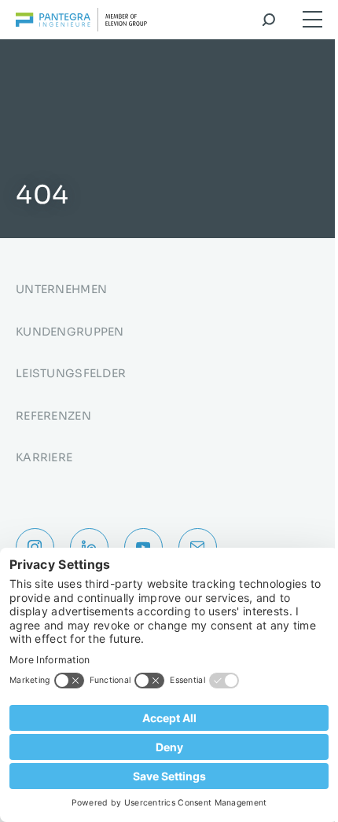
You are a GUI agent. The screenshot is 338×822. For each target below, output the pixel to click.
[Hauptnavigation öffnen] (312, 19)
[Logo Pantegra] (81, 22)
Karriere (44, 457)
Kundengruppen (70, 332)
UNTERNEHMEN (61, 289)
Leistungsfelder (71, 373)
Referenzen (53, 416)
